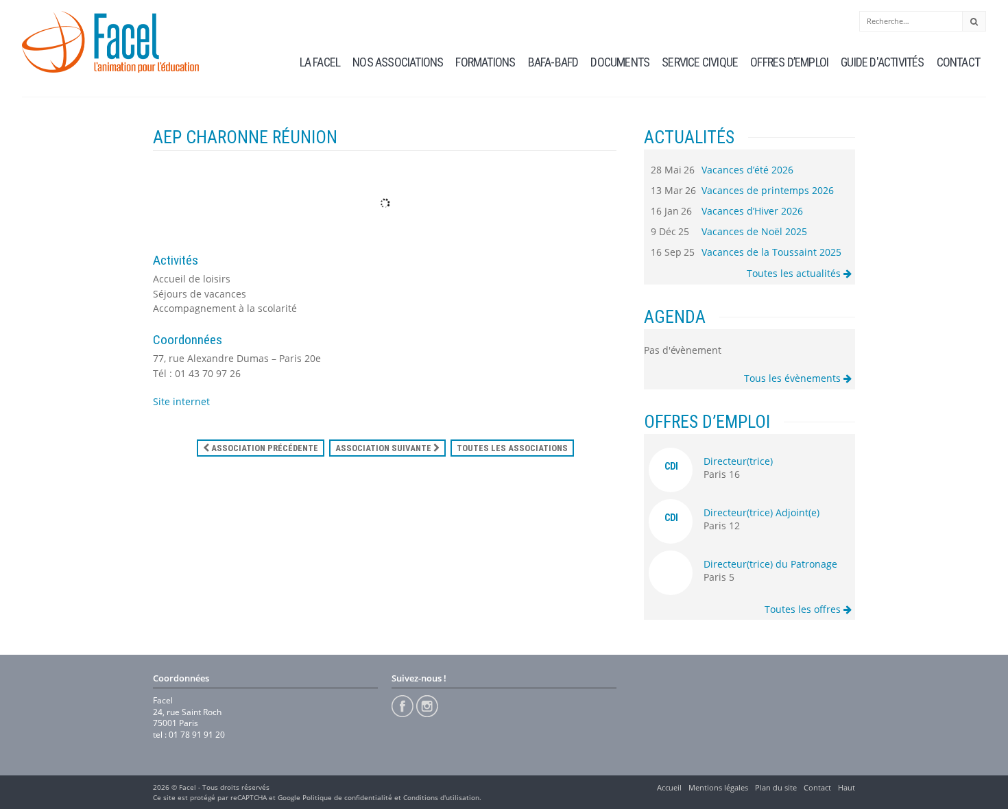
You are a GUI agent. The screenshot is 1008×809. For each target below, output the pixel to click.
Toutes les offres (804, 609)
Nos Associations (397, 62)
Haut (846, 787)
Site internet (181, 401)
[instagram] (427, 706)
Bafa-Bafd (553, 62)
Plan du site (776, 787)
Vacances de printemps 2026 (767, 190)
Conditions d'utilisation (441, 797)
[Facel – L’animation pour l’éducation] (110, 42)
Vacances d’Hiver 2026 (752, 210)
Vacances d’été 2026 (747, 169)
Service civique (700, 62)
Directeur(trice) (738, 461)
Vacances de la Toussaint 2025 (771, 251)
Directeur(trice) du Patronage (770, 563)
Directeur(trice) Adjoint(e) (761, 512)
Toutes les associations (512, 448)
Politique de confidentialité (347, 797)
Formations (485, 62)
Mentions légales (718, 787)
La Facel (320, 62)
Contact (958, 62)
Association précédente (263, 448)
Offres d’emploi (789, 62)
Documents (619, 62)
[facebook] (402, 706)
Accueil (669, 787)
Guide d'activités (882, 62)
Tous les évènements (793, 378)
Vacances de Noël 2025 (754, 231)
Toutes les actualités (795, 273)
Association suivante (384, 448)
